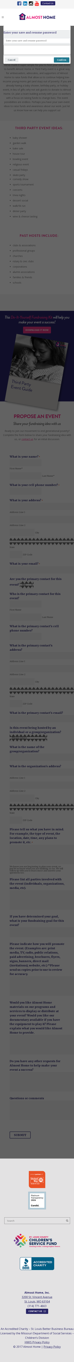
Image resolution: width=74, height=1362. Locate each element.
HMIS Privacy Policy (37, 1342)
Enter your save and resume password (29, 32)
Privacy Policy (52, 1347)
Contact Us (48, 3)
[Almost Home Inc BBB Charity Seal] (37, 1269)
